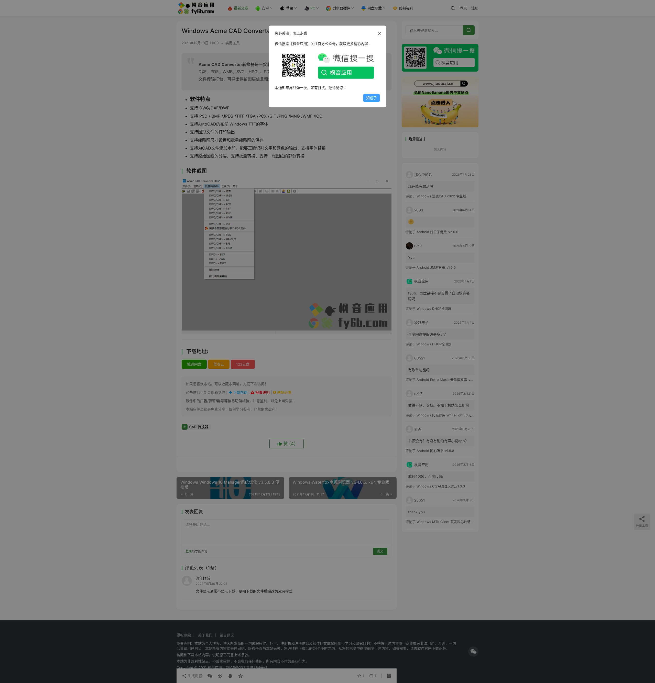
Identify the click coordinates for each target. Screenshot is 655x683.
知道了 (371, 98)
